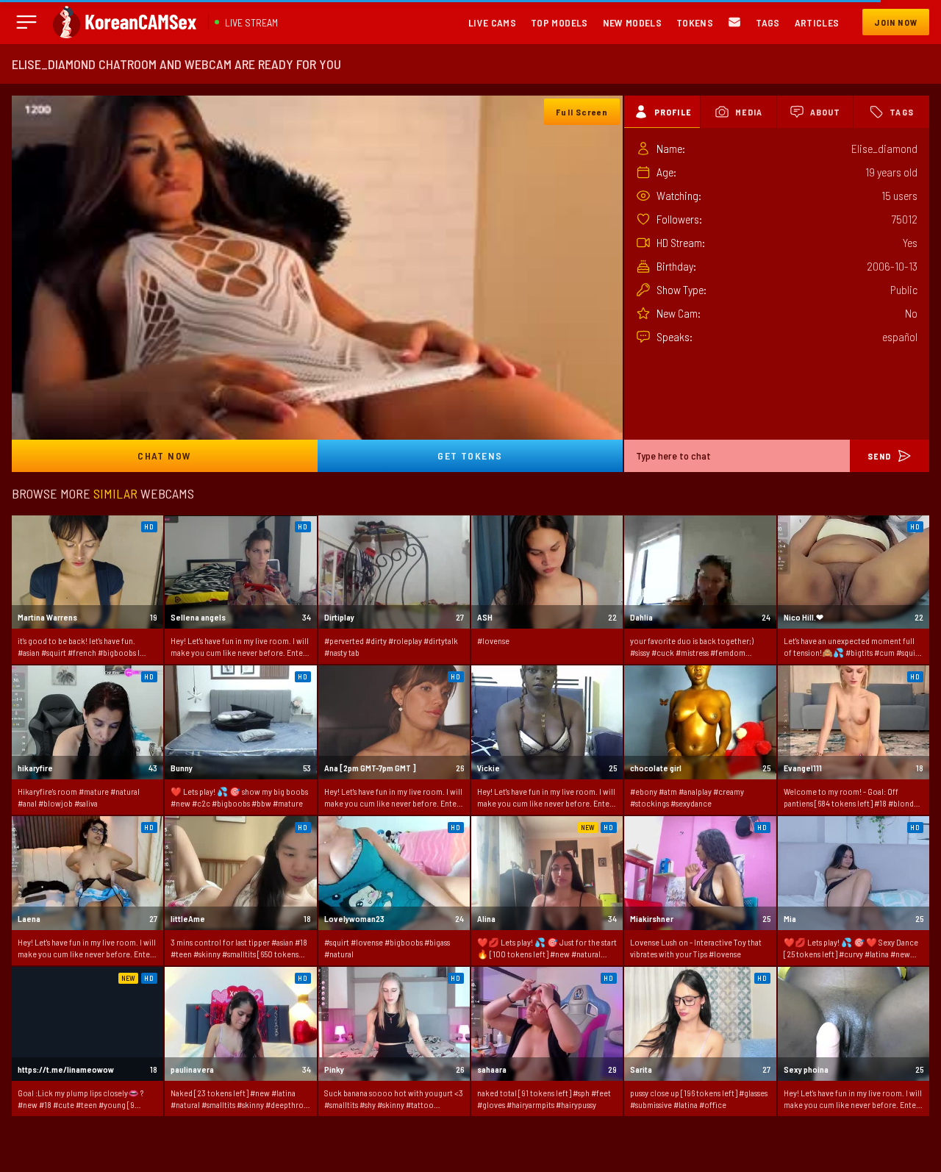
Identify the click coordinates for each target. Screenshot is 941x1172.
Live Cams (492, 22)
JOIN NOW (895, 22)
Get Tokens (469, 455)
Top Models (559, 22)
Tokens (694, 22)
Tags (767, 22)
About (825, 112)
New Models (632, 22)
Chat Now (164, 455)
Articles (817, 22)
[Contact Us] (734, 22)
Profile (672, 112)
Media (748, 112)
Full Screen (582, 112)
